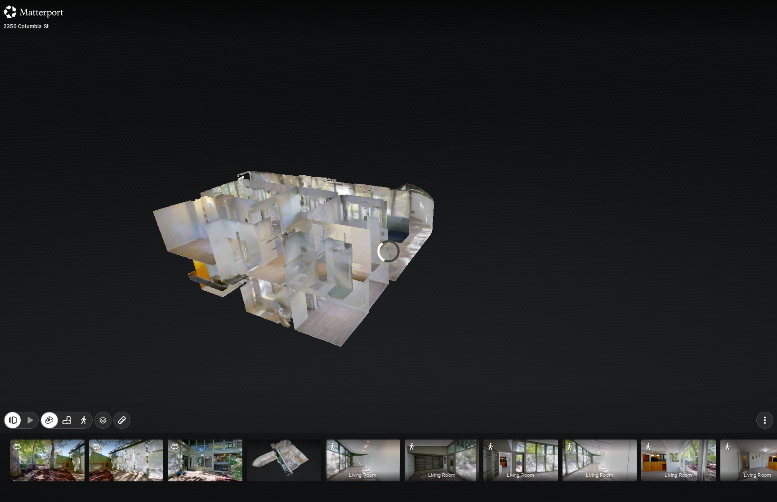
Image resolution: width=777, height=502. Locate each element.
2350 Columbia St (26, 26)
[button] (47, 460)
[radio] (49, 420)
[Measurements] (121, 420)
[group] (66, 420)
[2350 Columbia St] (388, 251)
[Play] (30, 420)
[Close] (12, 420)
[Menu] (764, 420)
